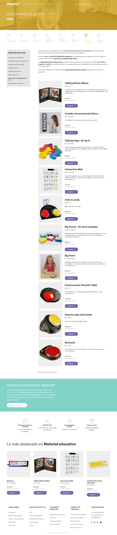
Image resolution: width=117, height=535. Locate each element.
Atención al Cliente (76, 527)
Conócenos (12, 512)
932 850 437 (47, 425)
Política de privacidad (55, 521)
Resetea (10, 481)
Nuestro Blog (12, 522)
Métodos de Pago (75, 521)
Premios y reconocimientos (16, 519)
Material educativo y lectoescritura (18, 61)
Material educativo (17, 52)
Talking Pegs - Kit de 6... (78, 140)
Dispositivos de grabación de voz (18, 79)
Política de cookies (55, 524)
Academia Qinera (33, 522)
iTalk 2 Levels (72, 199)
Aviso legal (53, 517)
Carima (31, 525)
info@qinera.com (96, 517)
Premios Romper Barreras (36, 515)
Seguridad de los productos (57, 514)
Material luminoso (14, 68)
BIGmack (70, 342)
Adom (30, 512)
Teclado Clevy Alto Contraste (94, 482)
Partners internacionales (15, 515)
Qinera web (12, 525)
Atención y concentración (16, 57)
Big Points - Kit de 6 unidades (81, 226)
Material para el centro (15, 71)
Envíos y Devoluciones (77, 524)
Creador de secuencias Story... (82, 113)
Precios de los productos (77, 517)
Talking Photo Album (76, 83)
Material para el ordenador (16, 83)
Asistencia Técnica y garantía (78, 514)
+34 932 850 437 (98, 512)
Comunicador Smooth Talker (81, 285)
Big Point (70, 255)
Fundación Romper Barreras (36, 519)
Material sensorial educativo (16, 64)
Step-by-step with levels (78, 314)
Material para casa (14, 75)
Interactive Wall (74, 169)
